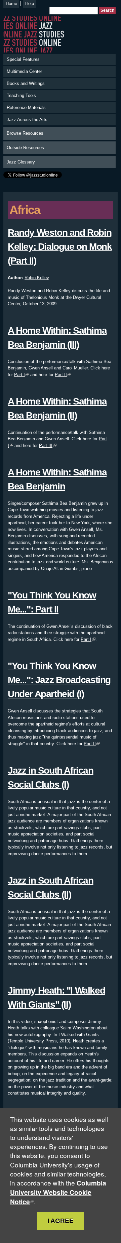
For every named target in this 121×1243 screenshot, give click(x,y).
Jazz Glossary (21, 161)
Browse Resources (25, 133)
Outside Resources (25, 147)
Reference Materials (26, 107)
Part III (45, 445)
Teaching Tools (21, 95)
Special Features (23, 59)
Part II (61, 374)
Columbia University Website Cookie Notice (58, 1192)
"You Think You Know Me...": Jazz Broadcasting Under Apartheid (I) (59, 680)
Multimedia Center (24, 71)
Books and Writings (26, 83)
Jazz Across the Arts (27, 119)
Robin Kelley (37, 277)
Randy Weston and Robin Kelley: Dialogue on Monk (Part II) (60, 246)
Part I (19, 374)
